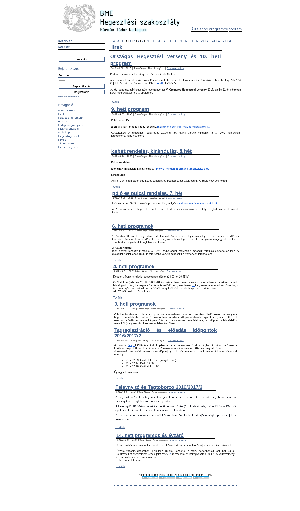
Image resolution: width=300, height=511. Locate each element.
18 (191, 40)
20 (202, 40)
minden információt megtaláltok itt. (188, 126)
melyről (162, 126)
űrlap (131, 345)
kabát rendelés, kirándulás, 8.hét (151, 150)
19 (197, 40)
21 (208, 40)
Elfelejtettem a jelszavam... (69, 96)
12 (158, 40)
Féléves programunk (70, 117)
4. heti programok (133, 266)
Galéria (62, 121)
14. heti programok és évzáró (150, 435)
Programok (218, 29)
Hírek (61, 114)
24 (224, 40)
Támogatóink (66, 143)
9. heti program (130, 108)
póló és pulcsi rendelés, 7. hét (147, 193)
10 (147, 40)
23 (219, 40)
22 (213, 40)
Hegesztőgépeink (69, 136)
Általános (199, 29)
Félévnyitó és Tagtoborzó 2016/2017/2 (158, 387)
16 (180, 40)
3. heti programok (135, 304)
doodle (160, 83)
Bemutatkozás (67, 110)
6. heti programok (132, 226)
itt (193, 285)
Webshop (64, 132)
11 (152, 40)
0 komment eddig (175, 68)
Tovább (114, 101)
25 (230, 40)
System (235, 29)
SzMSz (62, 140)
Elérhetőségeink (68, 147)
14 (169, 40)
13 (163, 40)
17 (185, 40)
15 (174, 40)
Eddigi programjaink (70, 125)
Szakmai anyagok (68, 129)
